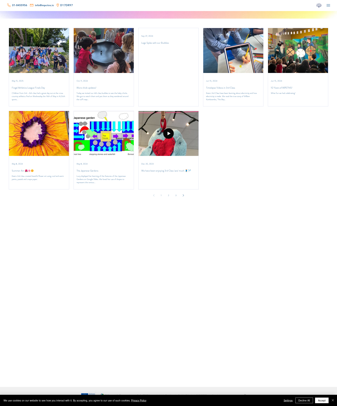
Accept (322, 400)
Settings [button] (288, 400)
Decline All (304, 400)
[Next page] (183, 195)
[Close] (333, 400)
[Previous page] (154, 195)
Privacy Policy (138, 400)
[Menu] (328, 5)
